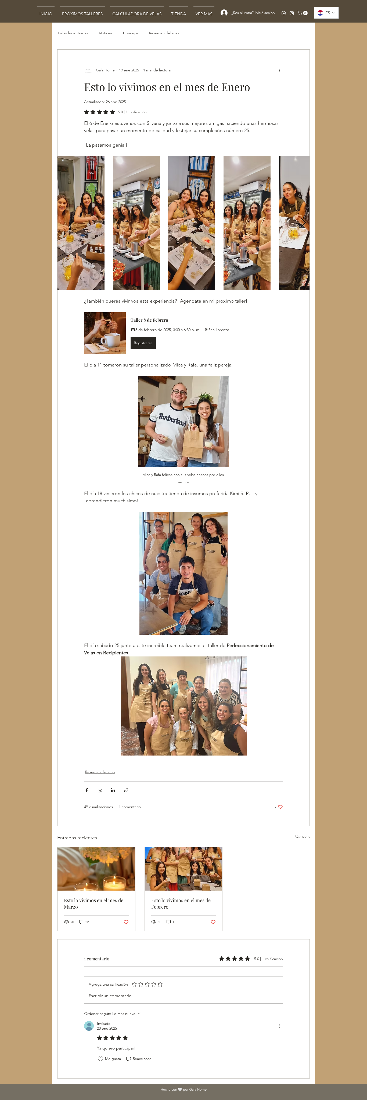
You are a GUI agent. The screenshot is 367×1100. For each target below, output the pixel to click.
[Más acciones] (279, 70)
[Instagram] (291, 13)
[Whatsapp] (283, 13)
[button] (303, 13)
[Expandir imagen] (81, 223)
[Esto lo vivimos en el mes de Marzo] (96, 869)
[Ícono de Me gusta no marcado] (100, 1059)
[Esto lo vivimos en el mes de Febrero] (183, 869)
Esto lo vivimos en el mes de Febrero (181, 903)
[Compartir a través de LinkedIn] (113, 790)
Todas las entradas (72, 33)
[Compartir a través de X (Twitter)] (99, 790)
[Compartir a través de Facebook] (86, 790)
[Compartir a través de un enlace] (126, 790)
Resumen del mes (164, 33)
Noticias (105, 33)
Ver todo (302, 836)
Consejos (130, 33)
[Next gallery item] (303, 223)
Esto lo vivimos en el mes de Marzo (93, 903)
